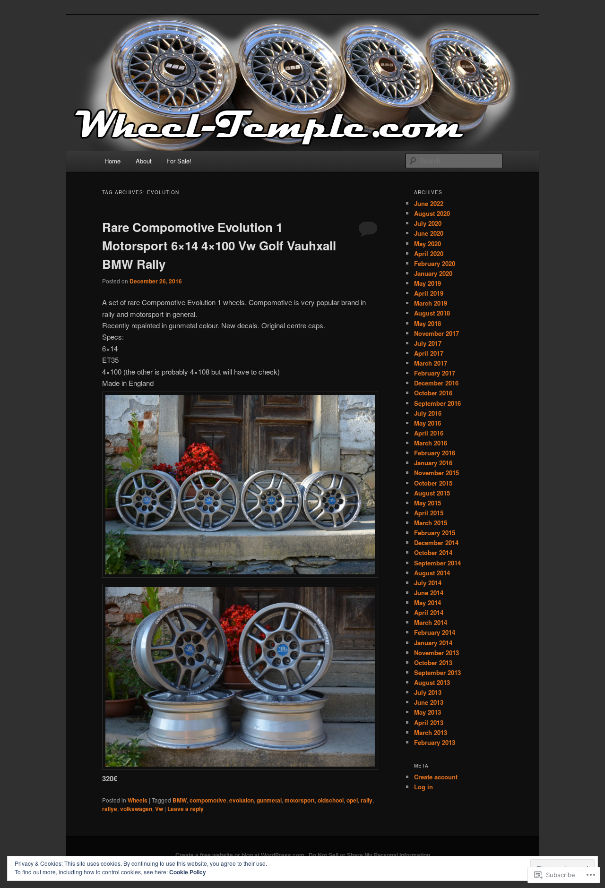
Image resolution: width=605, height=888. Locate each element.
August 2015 (432, 492)
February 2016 (434, 452)
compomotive (208, 800)
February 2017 (434, 372)
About (144, 160)
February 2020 (434, 263)
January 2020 (433, 273)
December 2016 (436, 382)
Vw (159, 808)
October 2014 (433, 552)
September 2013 (437, 672)
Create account (436, 776)
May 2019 (427, 283)
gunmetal (269, 800)
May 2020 (427, 243)
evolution (241, 800)
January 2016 (433, 462)
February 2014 (434, 632)
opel (352, 800)
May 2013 (427, 712)
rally (366, 800)
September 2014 (437, 562)
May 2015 (427, 502)
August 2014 (432, 572)
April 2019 (428, 293)
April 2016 (428, 432)
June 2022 (428, 203)
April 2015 (428, 512)
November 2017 (436, 333)
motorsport (300, 800)
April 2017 (428, 353)
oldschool (331, 800)
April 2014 (428, 612)
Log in (423, 786)
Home (112, 160)
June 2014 (428, 592)
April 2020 (428, 253)
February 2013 (434, 742)
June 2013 (428, 702)
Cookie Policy (187, 872)
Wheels (137, 800)
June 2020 (428, 233)
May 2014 (427, 602)
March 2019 (430, 303)
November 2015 (436, 472)
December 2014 (436, 542)
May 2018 (427, 323)
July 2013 (427, 692)
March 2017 (430, 363)
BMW (180, 800)
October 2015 (433, 482)
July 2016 (427, 413)
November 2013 (436, 652)
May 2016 (427, 422)
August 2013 (432, 682)
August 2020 (432, 213)
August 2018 (432, 312)
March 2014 (430, 622)
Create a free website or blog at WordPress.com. (240, 855)
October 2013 (433, 662)
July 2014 (427, 582)
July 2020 (427, 223)
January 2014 (433, 642)
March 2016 (430, 442)
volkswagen (136, 808)
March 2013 (430, 732)
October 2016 (433, 392)
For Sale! (178, 160)
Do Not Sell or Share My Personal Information (369, 855)
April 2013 (428, 722)
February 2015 (434, 532)
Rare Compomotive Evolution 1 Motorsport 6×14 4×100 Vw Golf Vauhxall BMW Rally (219, 245)
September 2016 (437, 403)
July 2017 (427, 343)
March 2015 (430, 522)
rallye (109, 808)
